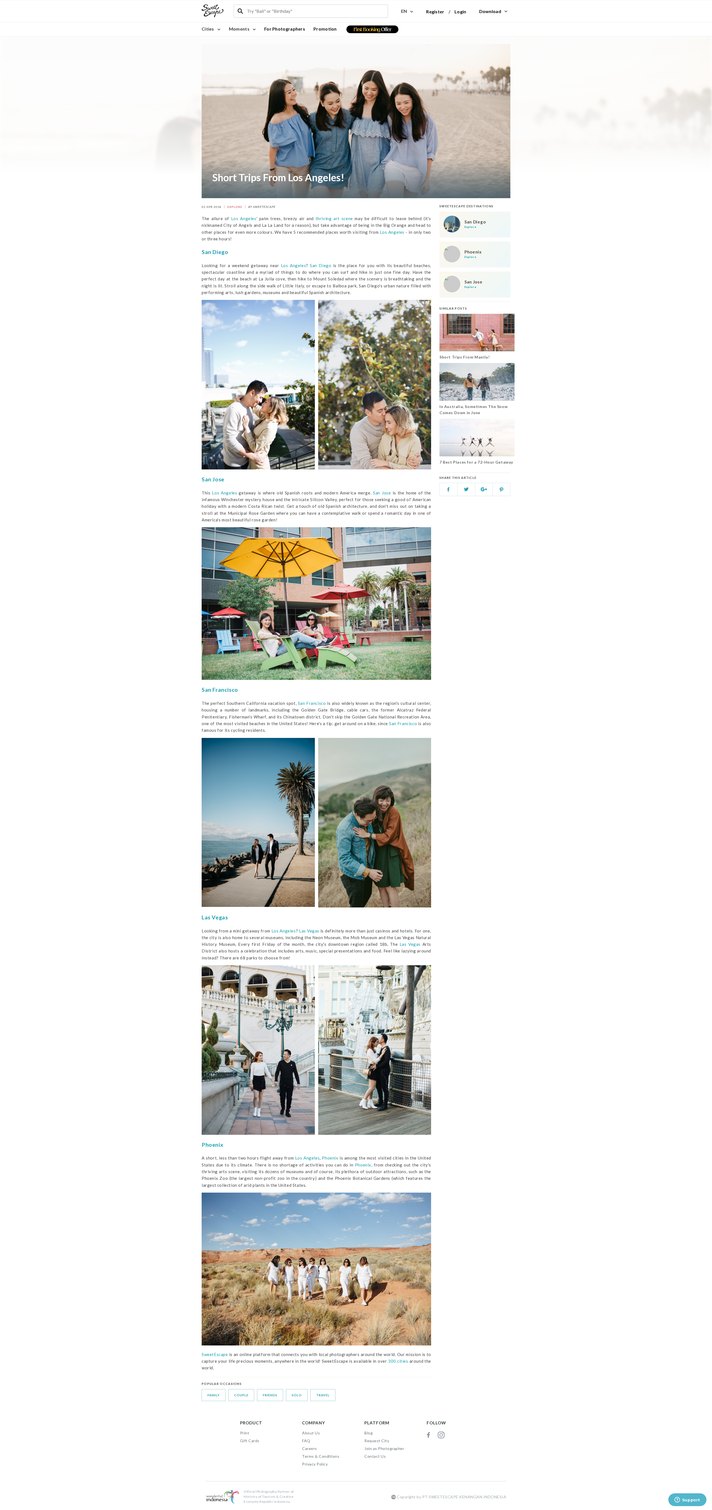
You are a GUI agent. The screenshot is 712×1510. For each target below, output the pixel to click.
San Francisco (220, 689)
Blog (368, 1433)
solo (297, 1395)
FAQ (306, 1440)
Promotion (325, 28)
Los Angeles (243, 218)
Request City (376, 1440)
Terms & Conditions (320, 1456)
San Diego (215, 252)
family (213, 1395)
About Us (311, 1433)
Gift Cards (249, 1440)
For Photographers (284, 28)
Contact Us (375, 1456)
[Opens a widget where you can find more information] (687, 1500)
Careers (309, 1448)
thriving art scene (334, 218)
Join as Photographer (384, 1448)
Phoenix (212, 1144)
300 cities (397, 1361)
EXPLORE (234, 206)
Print (244, 1433)
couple (241, 1395)
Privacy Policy (315, 1464)
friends (270, 1395)
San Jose (213, 479)
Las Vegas (215, 917)
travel (323, 1395)
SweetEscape (215, 1354)
